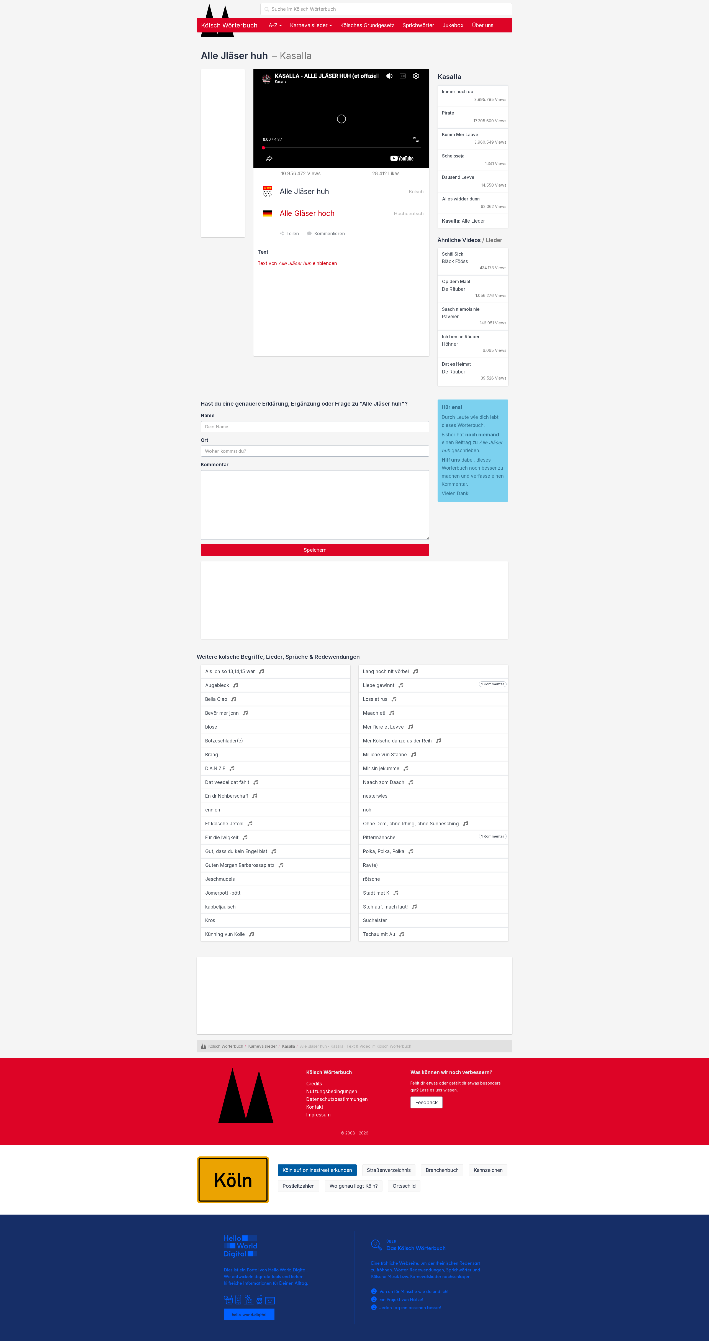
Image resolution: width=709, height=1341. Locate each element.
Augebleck (217, 685)
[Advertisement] (223, 153)
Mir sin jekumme (382, 768)
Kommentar (214, 464)
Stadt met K (377, 893)
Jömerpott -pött (222, 893)
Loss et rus (376, 699)
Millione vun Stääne (385, 754)
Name (208, 415)
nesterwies (375, 796)
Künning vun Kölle (225, 934)
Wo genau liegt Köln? (354, 1186)
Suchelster (375, 920)
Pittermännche (433, 837)
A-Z (274, 25)
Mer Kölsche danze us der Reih (398, 741)
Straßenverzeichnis (389, 1170)
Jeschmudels (220, 879)
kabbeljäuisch (220, 907)
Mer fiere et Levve (384, 727)
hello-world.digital (249, 1314)
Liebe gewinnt (433, 685)
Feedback (426, 1102)
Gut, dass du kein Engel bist (237, 851)
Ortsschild (404, 1186)
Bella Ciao (216, 699)
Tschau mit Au (380, 934)
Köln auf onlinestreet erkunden (317, 1170)
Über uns (483, 25)
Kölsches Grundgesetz (367, 25)
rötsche (371, 879)
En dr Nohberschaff (227, 796)
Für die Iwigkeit (222, 837)
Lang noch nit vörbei (386, 671)
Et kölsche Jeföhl (225, 823)
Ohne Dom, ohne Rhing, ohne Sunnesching (411, 823)
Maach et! (375, 713)
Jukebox (453, 25)
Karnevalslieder (309, 25)
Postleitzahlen (298, 1186)
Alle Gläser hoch (307, 213)
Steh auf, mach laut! (386, 907)
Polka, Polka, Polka (384, 851)
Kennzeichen (488, 1170)
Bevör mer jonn (222, 713)
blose (211, 727)
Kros (210, 920)
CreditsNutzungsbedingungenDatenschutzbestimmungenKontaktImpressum (337, 1099)
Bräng (211, 754)
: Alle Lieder (463, 221)
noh (367, 810)
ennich (212, 810)
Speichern (315, 550)
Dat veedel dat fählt (228, 782)
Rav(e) (370, 865)
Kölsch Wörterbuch (229, 25)
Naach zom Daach (384, 782)
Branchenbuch (442, 1170)
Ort (204, 440)
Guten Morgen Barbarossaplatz (240, 865)
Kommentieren (329, 233)
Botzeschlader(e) (224, 741)
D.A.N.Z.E (216, 768)
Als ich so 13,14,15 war (230, 671)
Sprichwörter (418, 25)
